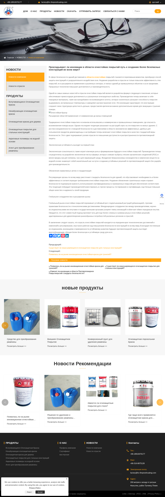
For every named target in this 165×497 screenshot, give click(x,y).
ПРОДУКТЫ (12, 443)
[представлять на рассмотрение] (158, 11)
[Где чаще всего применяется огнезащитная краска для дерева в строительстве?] (103, 393)
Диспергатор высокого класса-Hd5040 (142, 340)
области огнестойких (96, 77)
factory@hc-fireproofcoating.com (54, 2)
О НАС (63, 443)
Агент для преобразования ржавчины (21, 149)
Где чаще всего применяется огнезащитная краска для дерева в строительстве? (101, 416)
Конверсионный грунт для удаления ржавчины (59, 340)
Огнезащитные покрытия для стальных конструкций (22, 131)
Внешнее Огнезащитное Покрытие (18, 340)
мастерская (64, 455)
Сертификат (64, 451)
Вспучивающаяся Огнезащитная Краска (24, 103)
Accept (40, 492)
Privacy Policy (154, 494)
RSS (139, 494)
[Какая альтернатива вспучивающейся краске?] (143, 388)
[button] (5, 325)
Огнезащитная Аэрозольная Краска (101, 340)
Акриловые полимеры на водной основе (24, 140)
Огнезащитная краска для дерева (25, 122)
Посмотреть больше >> (16, 346)
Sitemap (131, 494)
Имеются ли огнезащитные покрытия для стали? (60, 404)
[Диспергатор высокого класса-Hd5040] (143, 317)
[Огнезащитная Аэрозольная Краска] (103, 317)
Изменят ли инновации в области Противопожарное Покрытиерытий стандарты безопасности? (71, 272)
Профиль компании (67, 448)
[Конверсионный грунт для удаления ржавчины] (62, 317)
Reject (29, 492)
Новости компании (36, 58)
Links (124, 494)
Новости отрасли (17, 86)
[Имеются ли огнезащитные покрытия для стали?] (62, 387)
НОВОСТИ (21, 58)
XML (144, 494)
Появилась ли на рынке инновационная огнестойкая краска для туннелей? (80, 254)
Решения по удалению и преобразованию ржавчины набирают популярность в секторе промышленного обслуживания (20, 416)
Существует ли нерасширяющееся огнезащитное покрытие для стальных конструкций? (85, 248)
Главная (10, 58)
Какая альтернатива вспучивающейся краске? (140, 407)
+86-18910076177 (14, 2)
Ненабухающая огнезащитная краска (23, 112)
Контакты (134, 443)
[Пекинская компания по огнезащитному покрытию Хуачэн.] (8, 11)
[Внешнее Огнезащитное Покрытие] (22, 317)
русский (155, 2)
